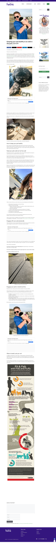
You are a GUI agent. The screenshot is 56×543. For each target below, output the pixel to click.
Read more (44, 33)
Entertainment (24, 532)
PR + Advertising (14, 0)
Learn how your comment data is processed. (26, 523)
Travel (22, 531)
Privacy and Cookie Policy (25, 0)
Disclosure (19, 0)
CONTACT (38, 533)
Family (22, 536)
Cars (22, 533)
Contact (31, 0)
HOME (38, 531)
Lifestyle (23, 534)
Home (7, 0)
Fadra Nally (20, 49)
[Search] (48, 10)
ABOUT (38, 532)
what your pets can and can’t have (28, 218)
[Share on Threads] (30, 47)
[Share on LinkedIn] (24, 47)
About (10, 0)
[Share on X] (14, 47)
